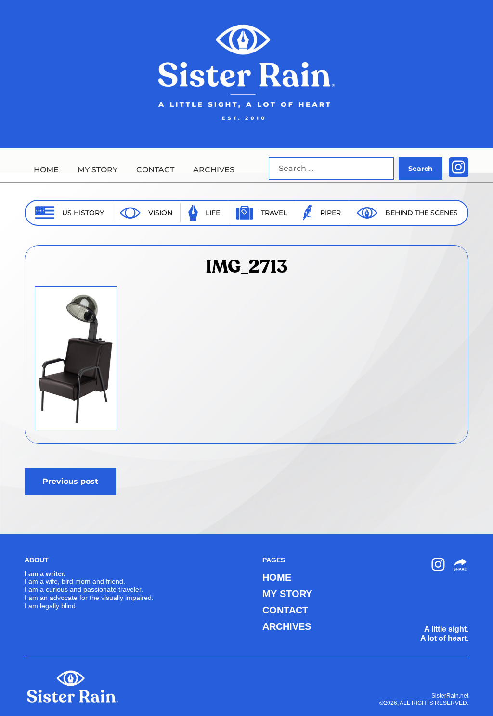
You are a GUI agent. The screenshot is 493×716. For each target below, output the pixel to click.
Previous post (70, 481)
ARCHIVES (213, 169)
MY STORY (97, 169)
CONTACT (155, 169)
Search (420, 168)
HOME (46, 169)
